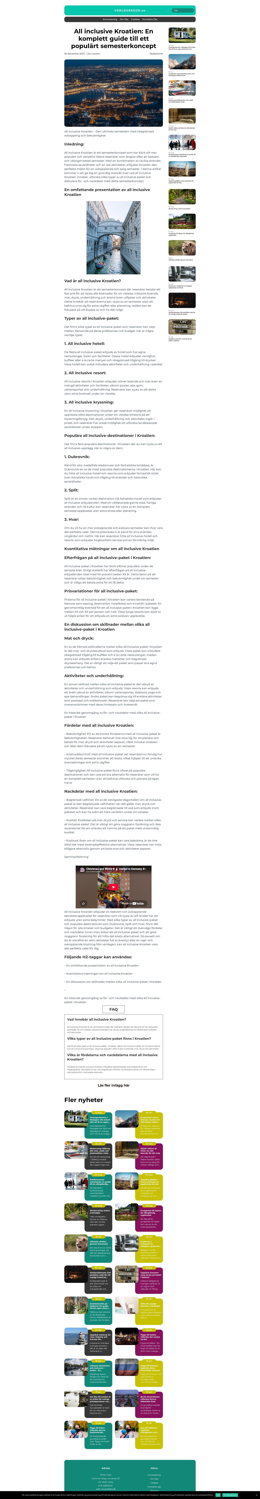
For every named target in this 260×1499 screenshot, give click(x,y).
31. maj (149, 1143)
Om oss (124, 19)
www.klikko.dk (108, 1489)
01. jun (149, 1299)
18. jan (149, 1330)
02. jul (98, 1237)
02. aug (98, 1205)
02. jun (149, 1237)
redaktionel (156, 53)
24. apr (98, 1330)
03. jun (98, 1143)
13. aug (98, 1112)
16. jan (149, 1423)
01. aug (149, 1205)
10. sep (149, 1268)
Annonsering (110, 19)
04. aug (98, 1175)
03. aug (149, 1175)
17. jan (98, 1392)
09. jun (149, 1112)
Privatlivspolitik (230, 1495)
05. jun (98, 1299)
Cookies (135, 19)
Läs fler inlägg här (114, 1085)
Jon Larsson (93, 53)
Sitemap (154, 1490)
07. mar (98, 1268)
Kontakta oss (149, 19)
